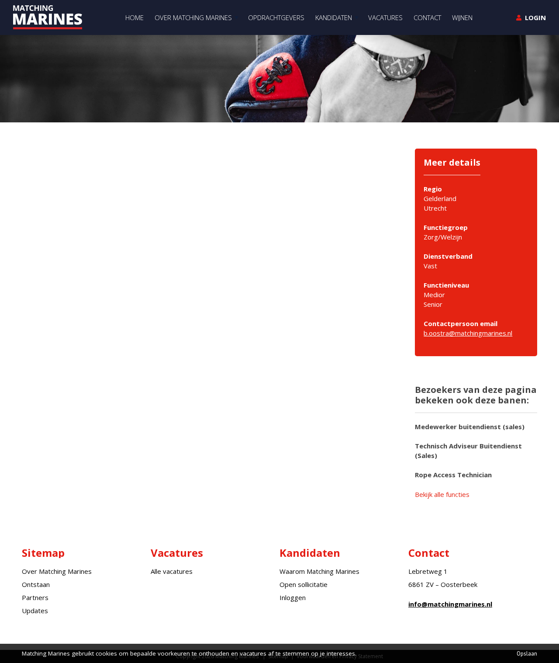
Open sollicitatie (304, 584)
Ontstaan (36, 584)
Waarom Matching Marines (319, 571)
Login (535, 17)
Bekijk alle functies (442, 494)
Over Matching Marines (57, 571)
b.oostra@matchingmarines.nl (468, 333)
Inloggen (293, 597)
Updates (35, 610)
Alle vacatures (172, 571)
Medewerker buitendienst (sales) (469, 426)
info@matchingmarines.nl (450, 604)
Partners (35, 597)
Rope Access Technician (453, 474)
